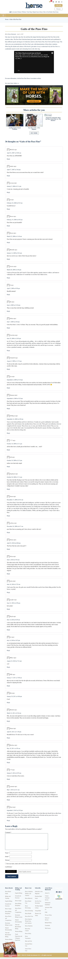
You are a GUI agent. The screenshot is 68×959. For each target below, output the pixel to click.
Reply (8, 159)
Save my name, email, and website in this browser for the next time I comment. (27, 863)
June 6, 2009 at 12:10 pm (13, 305)
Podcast (19, 12)
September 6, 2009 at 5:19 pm (15, 380)
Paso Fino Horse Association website (31, 78)
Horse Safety (28, 933)
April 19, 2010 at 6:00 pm (13, 543)
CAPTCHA (8, 867)
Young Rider (38, 910)
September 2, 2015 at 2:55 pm (15, 810)
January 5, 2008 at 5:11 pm (14, 186)
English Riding (8, 901)
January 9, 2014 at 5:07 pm (14, 773)
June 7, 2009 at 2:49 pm (13, 322)
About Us (47, 893)
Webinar (24, 12)
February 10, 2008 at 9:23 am (14, 203)
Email (7, 856)
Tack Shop (29, 12)
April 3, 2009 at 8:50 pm (13, 288)
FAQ (46, 912)
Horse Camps (8, 908)
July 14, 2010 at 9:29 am (13, 619)
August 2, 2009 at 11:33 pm (14, 361)
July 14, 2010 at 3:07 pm (13, 640)
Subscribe (58, 5)
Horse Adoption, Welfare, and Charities (29, 893)
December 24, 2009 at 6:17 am (15, 526)
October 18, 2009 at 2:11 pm (14, 444)
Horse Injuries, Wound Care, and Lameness (28, 921)
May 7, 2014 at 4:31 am (13, 790)
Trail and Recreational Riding (8, 934)
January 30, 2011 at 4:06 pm (14, 696)
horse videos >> (15, 83)
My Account (14, 12)
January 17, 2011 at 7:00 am (14, 677)
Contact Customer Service (47, 898)
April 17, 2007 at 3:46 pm (13, 169)
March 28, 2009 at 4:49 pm (14, 270)
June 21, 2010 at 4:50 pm (13, 603)
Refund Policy (48, 922)
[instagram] (61, 2)
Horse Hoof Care (29, 916)
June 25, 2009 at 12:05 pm (14, 338)
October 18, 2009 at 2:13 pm (14, 460)
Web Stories (48, 928)
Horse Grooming (29, 910)
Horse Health (28, 913)
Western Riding (8, 939)
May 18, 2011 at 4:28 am (13, 748)
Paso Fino (53, 37)
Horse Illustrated (12, 34)
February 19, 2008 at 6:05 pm (14, 219)
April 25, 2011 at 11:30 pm (14, 732)
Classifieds (47, 925)
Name (7, 853)
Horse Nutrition (28, 926)
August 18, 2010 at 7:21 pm (14, 661)
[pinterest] (59, 2)
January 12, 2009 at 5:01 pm (14, 253)
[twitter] (56, 2)
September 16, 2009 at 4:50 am (15, 419)
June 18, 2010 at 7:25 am (13, 584)
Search (59, 9)
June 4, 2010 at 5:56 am (13, 560)
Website (7, 860)
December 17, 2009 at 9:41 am (15, 500)
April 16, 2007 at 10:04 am (14, 153)
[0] (49, 2)
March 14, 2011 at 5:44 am (14, 713)
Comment (8, 832)
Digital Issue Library (38, 12)
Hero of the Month (48, 12)
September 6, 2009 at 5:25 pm (15, 398)
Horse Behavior (28, 898)
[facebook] (53, 2)
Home (6, 19)
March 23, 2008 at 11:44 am (14, 236)
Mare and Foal (28, 941)
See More (34, 133)
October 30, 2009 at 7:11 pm (14, 477)
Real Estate (55, 12)
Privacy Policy (48, 915)
